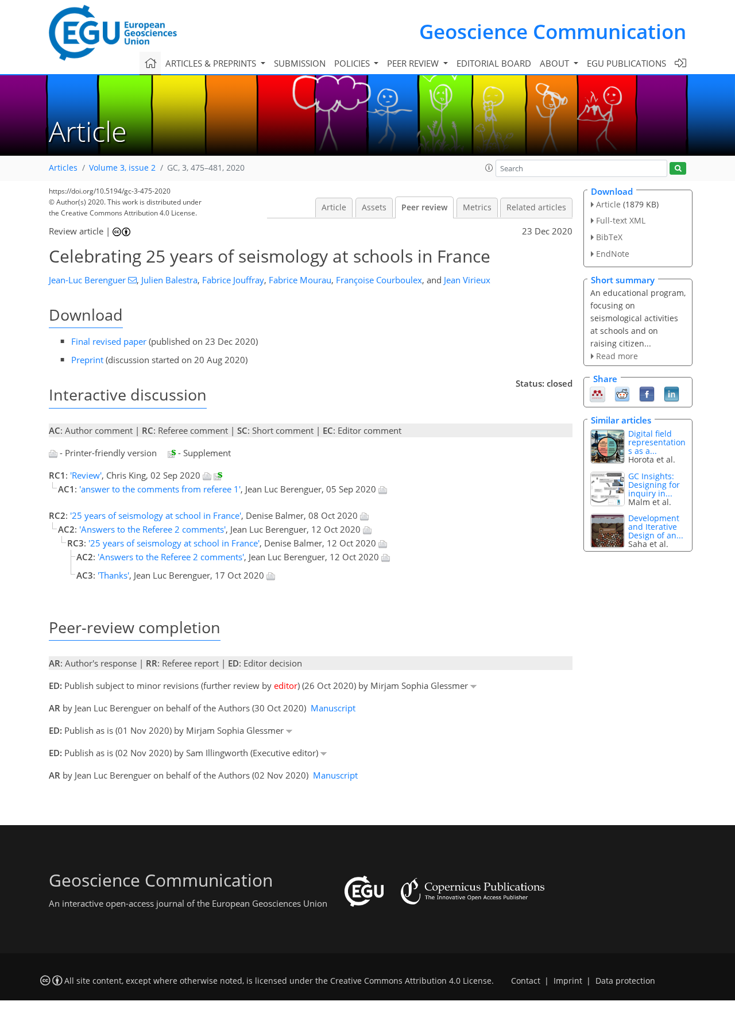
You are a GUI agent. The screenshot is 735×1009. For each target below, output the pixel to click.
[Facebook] (647, 393)
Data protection (625, 981)
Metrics (477, 207)
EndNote (612, 253)
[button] (489, 168)
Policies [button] (353, 63)
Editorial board (494, 63)
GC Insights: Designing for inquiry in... (654, 485)
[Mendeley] (597, 393)
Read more (617, 356)
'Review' (86, 475)
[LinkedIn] (671, 393)
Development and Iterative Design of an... (655, 527)
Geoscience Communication (552, 31)
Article (334, 207)
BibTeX (609, 237)
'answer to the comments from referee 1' (160, 489)
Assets (374, 207)
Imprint (568, 981)
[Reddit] (622, 393)
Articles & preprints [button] (211, 63)
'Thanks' (113, 575)
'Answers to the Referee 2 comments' (152, 529)
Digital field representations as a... (657, 442)
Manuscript (333, 708)
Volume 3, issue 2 (122, 168)
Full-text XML (620, 220)
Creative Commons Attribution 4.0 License (411, 981)
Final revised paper (108, 341)
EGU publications (626, 63)
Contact (525, 981)
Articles (63, 168)
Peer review (424, 207)
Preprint (87, 359)
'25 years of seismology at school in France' (155, 515)
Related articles (536, 207)
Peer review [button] (414, 63)
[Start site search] (678, 168)
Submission (300, 63)
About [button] (555, 63)
